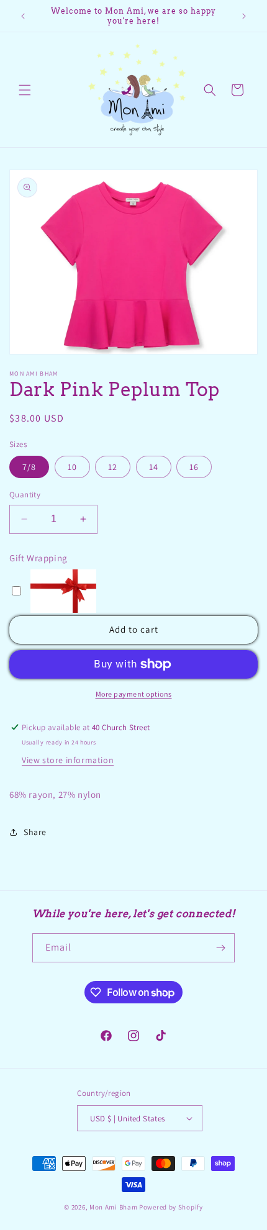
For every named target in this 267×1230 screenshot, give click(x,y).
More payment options (134, 694)
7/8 (29, 467)
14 (153, 467)
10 (72, 467)
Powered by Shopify (171, 1207)
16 (194, 467)
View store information (68, 760)
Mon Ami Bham (114, 1207)
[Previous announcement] (23, 16)
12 (112, 467)
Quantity (24, 494)
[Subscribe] (220, 947)
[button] (24, 90)
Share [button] (35, 832)
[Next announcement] (244, 16)
